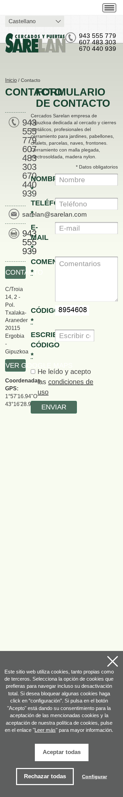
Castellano (22, 21)
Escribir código (40, 345)
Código (40, 315)
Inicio (11, 80)
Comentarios (40, 267)
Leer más (45, 730)
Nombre (40, 184)
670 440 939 (97, 48)
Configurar (94, 776)
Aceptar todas (62, 752)
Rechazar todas (45, 776)
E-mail (40, 237)
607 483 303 (97, 42)
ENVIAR (53, 407)
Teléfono (40, 208)
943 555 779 (97, 35)
